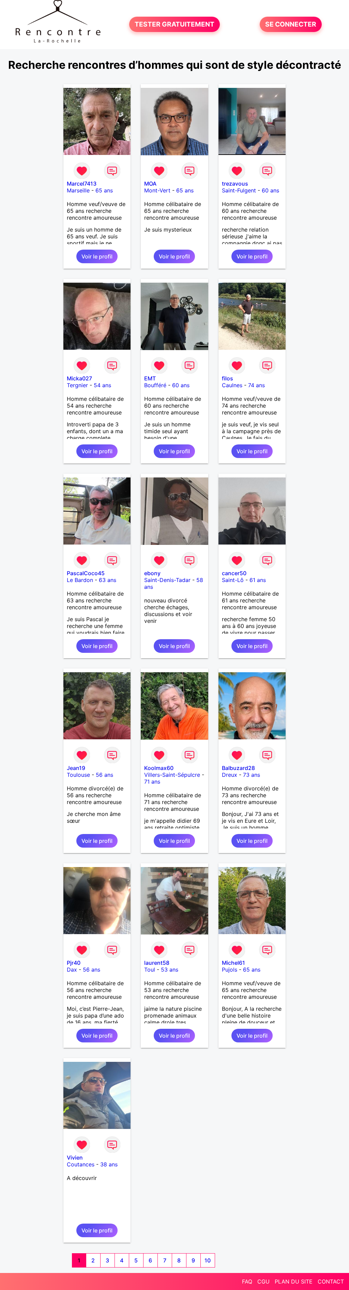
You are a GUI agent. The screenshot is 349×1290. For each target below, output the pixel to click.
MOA (150, 183)
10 (207, 1260)
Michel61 (233, 962)
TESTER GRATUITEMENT (174, 24)
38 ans (109, 1164)
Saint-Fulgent (239, 190)
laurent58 (156, 962)
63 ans (107, 580)
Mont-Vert (157, 190)
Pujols (229, 969)
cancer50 (234, 573)
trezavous (235, 183)
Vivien (75, 1157)
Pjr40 (73, 962)
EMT (150, 378)
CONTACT (331, 1281)
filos (227, 378)
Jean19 (76, 768)
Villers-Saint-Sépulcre (172, 774)
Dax (72, 969)
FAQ (247, 1281)
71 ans (152, 781)
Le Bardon (80, 580)
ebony (152, 573)
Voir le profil (96, 256)
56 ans (104, 774)
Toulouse (78, 774)
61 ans (257, 580)
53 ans (169, 969)
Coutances (80, 1164)
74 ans (256, 385)
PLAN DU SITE (294, 1281)
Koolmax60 (158, 768)
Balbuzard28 (238, 768)
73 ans (251, 774)
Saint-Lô (233, 580)
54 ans (102, 385)
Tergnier (77, 385)
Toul (149, 969)
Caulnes (232, 385)
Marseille (78, 190)
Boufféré (155, 385)
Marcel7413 (81, 183)
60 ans (270, 190)
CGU (263, 1281)
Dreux (229, 774)
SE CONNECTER (290, 24)
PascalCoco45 (86, 573)
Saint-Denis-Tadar (167, 580)
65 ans (104, 190)
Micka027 (79, 378)
